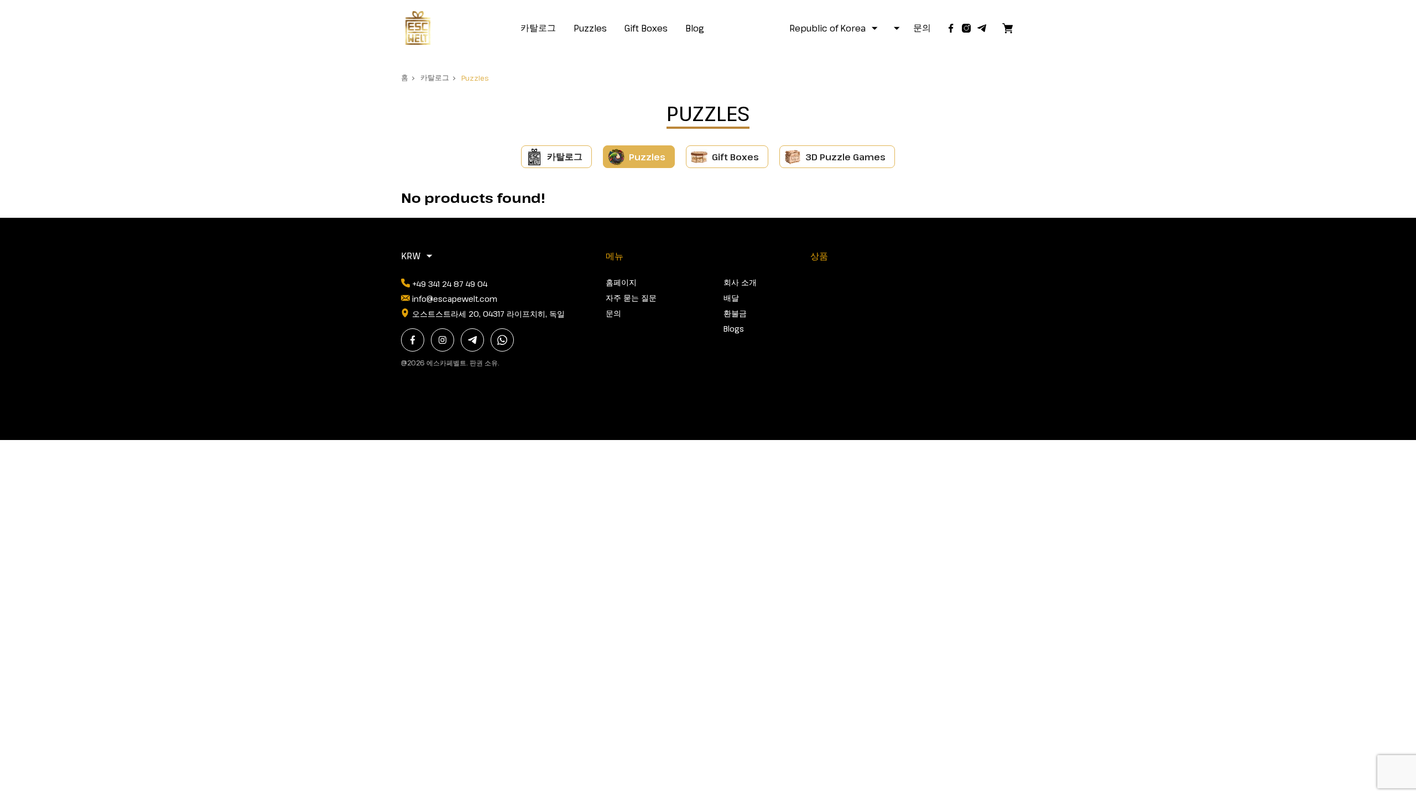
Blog (694, 28)
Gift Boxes (646, 28)
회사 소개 (740, 282)
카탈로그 (538, 28)
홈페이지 (621, 282)
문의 (922, 28)
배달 (731, 297)
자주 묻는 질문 (631, 297)
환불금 (735, 313)
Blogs (733, 328)
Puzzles (590, 28)
